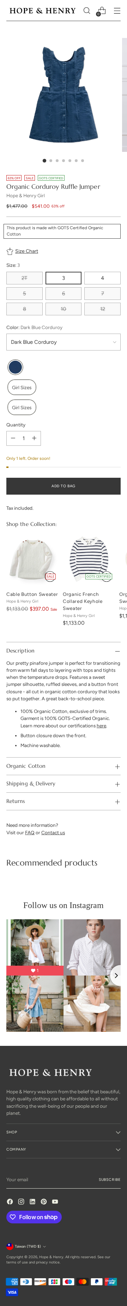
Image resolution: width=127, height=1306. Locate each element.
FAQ (30, 832)
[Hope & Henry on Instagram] (22, 1202)
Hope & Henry (51, 1257)
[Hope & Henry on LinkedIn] (33, 1202)
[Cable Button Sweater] (32, 559)
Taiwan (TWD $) (28, 1246)
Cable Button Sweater (32, 594)
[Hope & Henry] (42, 11)
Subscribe (110, 1179)
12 (102, 309)
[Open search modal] (86, 11)
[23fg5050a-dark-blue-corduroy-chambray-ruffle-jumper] (15, 367)
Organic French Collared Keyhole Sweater (83, 601)
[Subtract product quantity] (13, 438)
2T (24, 278)
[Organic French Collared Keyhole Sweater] (89, 559)
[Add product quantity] (34, 438)
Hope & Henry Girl (25, 195)
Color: (34, 327)
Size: (13, 265)
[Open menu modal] (117, 11)
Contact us (53, 832)
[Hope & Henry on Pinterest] (44, 1202)
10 (63, 309)
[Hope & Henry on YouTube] (56, 1202)
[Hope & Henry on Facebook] (10, 1202)
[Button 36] (106, 576)
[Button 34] (50, 576)
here (101, 725)
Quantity (15, 424)
